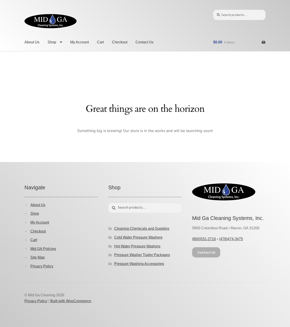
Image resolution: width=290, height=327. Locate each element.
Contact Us (144, 42)
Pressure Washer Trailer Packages (142, 255)
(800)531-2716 (204, 239)
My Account (79, 42)
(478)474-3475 (231, 239)
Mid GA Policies (43, 249)
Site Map (37, 257)
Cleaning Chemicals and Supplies (141, 228)
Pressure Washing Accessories (139, 264)
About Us (31, 42)
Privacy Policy (41, 266)
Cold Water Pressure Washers (138, 237)
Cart (100, 42)
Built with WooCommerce (70, 301)
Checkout (119, 42)
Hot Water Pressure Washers (137, 246)
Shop (52, 42)
